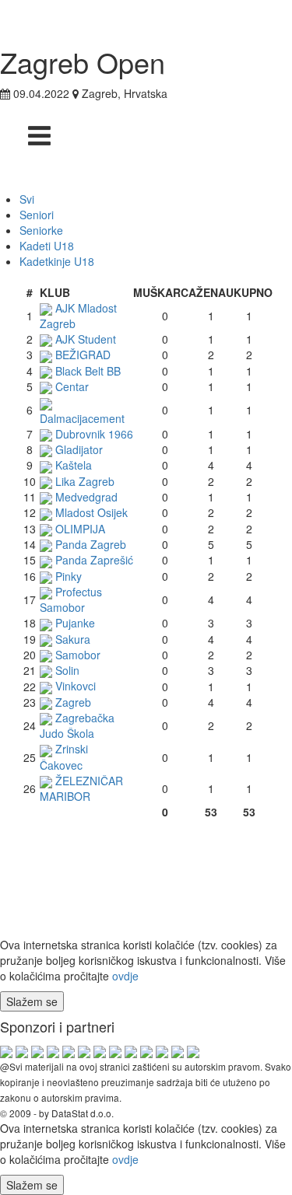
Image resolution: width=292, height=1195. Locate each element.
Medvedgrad (86, 497)
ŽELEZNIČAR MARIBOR (81, 788)
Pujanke (75, 623)
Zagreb (73, 702)
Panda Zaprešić (94, 560)
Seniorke (41, 230)
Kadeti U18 (46, 245)
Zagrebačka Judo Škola (77, 725)
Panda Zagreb (90, 544)
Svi (26, 199)
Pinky (68, 576)
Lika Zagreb (84, 481)
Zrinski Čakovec (64, 756)
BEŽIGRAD (83, 354)
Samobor (77, 654)
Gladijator (79, 449)
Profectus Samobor (71, 599)
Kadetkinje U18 (56, 261)
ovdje (125, 976)
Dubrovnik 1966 (94, 434)
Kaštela (73, 465)
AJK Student (85, 339)
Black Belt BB (88, 371)
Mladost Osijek (91, 512)
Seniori (36, 214)
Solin (67, 670)
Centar (72, 386)
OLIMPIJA (80, 528)
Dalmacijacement (82, 418)
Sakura (72, 639)
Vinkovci (75, 686)
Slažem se (32, 1001)
